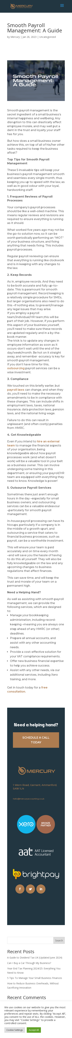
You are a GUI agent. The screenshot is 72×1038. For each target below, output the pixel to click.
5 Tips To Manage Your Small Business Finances (34, 978)
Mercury (15, 37)
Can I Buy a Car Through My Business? (29, 963)
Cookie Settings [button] (14, 1029)
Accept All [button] (34, 1029)
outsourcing (16, 368)
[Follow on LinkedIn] (40, 889)
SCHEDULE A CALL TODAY (35, 740)
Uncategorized (47, 37)
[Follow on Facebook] (19, 889)
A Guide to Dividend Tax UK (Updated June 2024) (34, 957)
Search (59, 940)
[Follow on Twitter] (30, 889)
